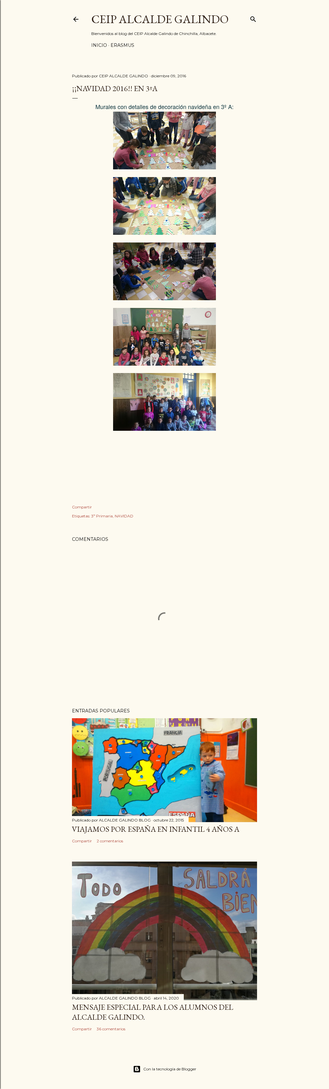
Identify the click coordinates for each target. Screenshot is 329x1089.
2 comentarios (110, 840)
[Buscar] (253, 18)
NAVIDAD (124, 516)
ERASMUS (122, 45)
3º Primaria (102, 516)
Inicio (99, 45)
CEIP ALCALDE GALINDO (160, 19)
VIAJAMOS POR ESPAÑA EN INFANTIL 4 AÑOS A (155, 829)
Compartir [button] (82, 507)
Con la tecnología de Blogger (169, 1069)
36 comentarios (111, 1028)
